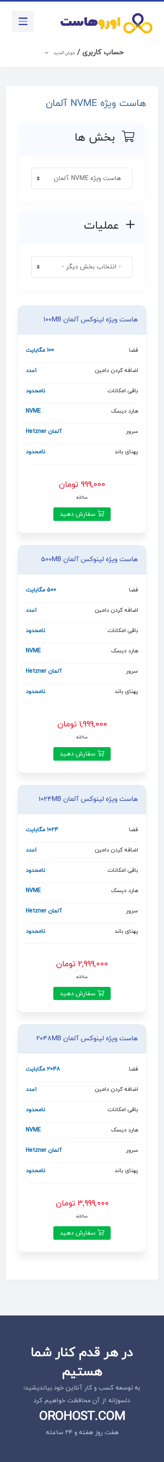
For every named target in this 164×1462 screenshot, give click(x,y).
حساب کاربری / (88, 52)
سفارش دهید (79, 514)
